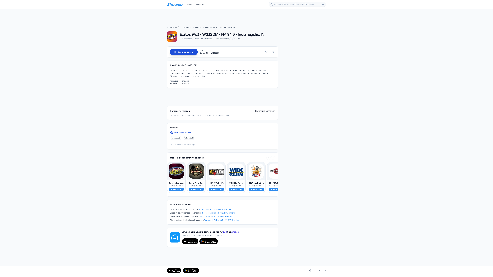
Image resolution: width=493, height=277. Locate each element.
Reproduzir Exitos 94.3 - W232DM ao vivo (221, 220)
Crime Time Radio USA (196, 183)
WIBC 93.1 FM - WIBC (236, 183)
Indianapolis (210, 27)
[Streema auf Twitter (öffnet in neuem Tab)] (305, 270)
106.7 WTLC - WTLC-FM (216, 183)
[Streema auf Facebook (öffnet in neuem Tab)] (310, 270)
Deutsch (321, 270)
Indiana (198, 27)
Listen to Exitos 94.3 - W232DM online (215, 209)
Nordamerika (172, 27)
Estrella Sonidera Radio (176, 183)
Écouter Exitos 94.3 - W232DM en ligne (218, 213)
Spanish (237, 39)
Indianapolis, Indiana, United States (196, 38)
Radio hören (176, 189)
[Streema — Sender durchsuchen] (175, 4)
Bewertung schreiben (265, 111)
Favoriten (200, 4)
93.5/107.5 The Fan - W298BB (276, 183)
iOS (225, 231)
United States (186, 27)
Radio (189, 4)
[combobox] (297, 4)
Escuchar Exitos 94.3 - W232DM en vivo (216, 216)
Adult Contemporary (222, 39)
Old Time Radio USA (256, 183)
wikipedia (189, 138)
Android (235, 231)
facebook (176, 138)
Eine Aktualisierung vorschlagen (183, 145)
